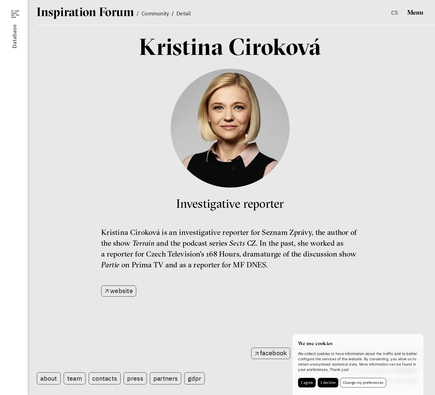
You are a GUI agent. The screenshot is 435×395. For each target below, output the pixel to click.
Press (135, 378)
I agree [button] (307, 382)
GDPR (194, 378)
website (121, 290)
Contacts (104, 378)
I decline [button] (328, 382)
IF (85, 11)
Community (155, 13)
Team (74, 378)
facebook (273, 353)
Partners (165, 378)
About (48, 378)
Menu (415, 12)
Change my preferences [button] (363, 382)
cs (394, 12)
